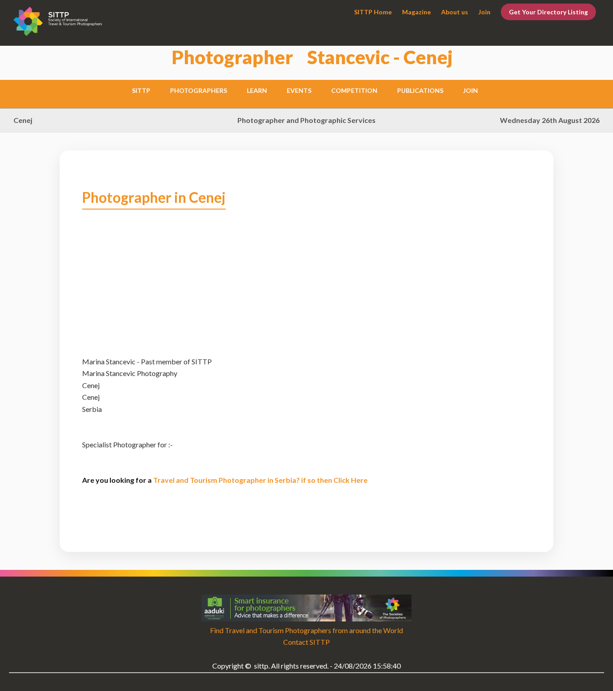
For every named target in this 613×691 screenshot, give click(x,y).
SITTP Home (373, 12)
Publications (420, 90)
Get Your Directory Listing (548, 12)
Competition (354, 90)
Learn (257, 90)
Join (484, 12)
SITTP (141, 90)
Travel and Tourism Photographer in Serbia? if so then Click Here (260, 480)
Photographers (198, 90)
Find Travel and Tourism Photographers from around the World (306, 630)
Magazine (416, 12)
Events (299, 90)
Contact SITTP (306, 642)
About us (454, 12)
